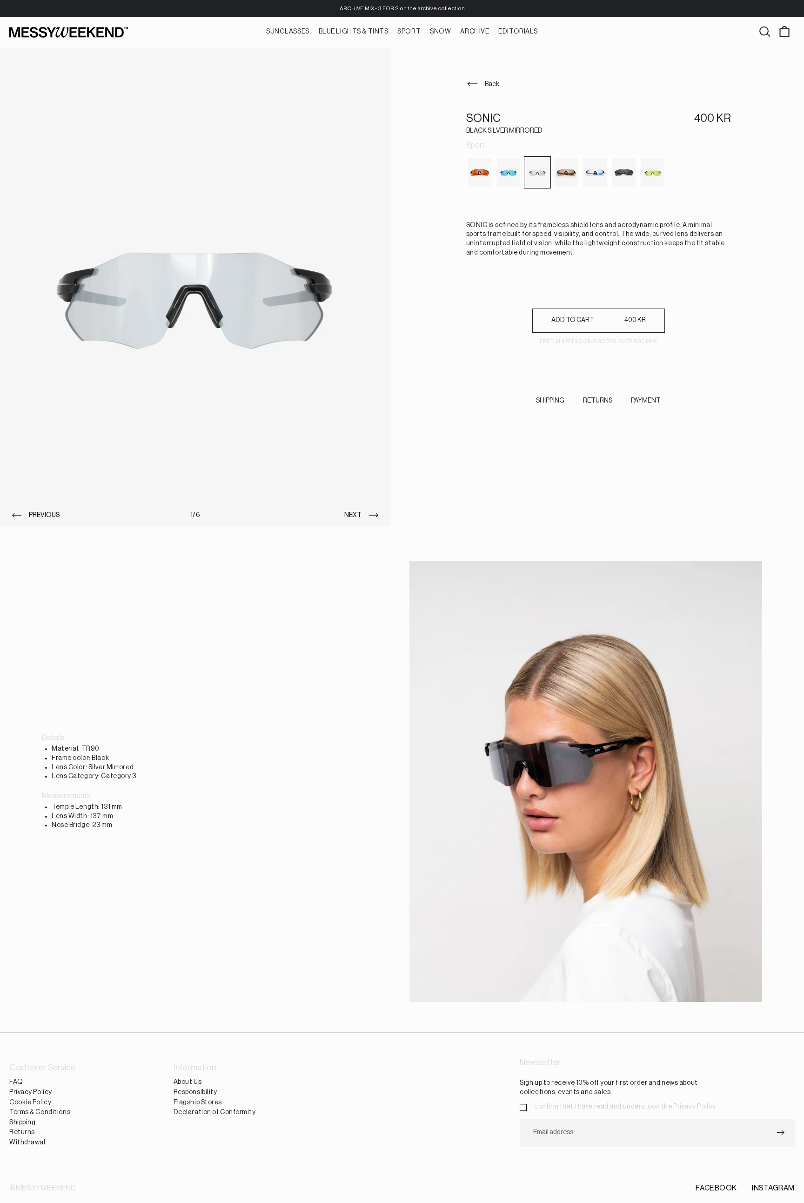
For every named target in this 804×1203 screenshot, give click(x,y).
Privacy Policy (30, 1092)
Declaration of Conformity (215, 1112)
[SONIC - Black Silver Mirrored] (537, 172)
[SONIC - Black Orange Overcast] (566, 172)
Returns (22, 1132)
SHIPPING (550, 400)
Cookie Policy (30, 1102)
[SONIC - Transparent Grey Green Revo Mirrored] (652, 172)
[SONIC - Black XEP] (595, 172)
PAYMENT (646, 400)
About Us (187, 1082)
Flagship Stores (198, 1102)
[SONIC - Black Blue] (508, 172)
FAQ (16, 1082)
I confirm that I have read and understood (623, 1106)
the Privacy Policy (688, 1106)
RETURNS (597, 400)
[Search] (765, 32)
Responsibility (195, 1092)
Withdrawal (27, 1142)
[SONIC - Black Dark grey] (623, 172)
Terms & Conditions (39, 1112)
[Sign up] (781, 1132)
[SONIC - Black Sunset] (479, 172)
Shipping (22, 1122)
